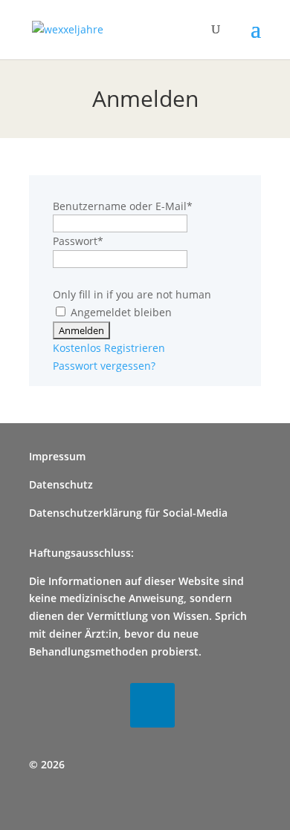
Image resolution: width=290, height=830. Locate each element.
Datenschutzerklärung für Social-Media (128, 513)
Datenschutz (61, 484)
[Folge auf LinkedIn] (152, 705)
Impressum (57, 456)
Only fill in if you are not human (132, 294)
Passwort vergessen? (104, 366)
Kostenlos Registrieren (109, 348)
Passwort (78, 241)
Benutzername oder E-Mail (123, 206)
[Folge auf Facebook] (51, 705)
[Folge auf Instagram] (102, 705)
